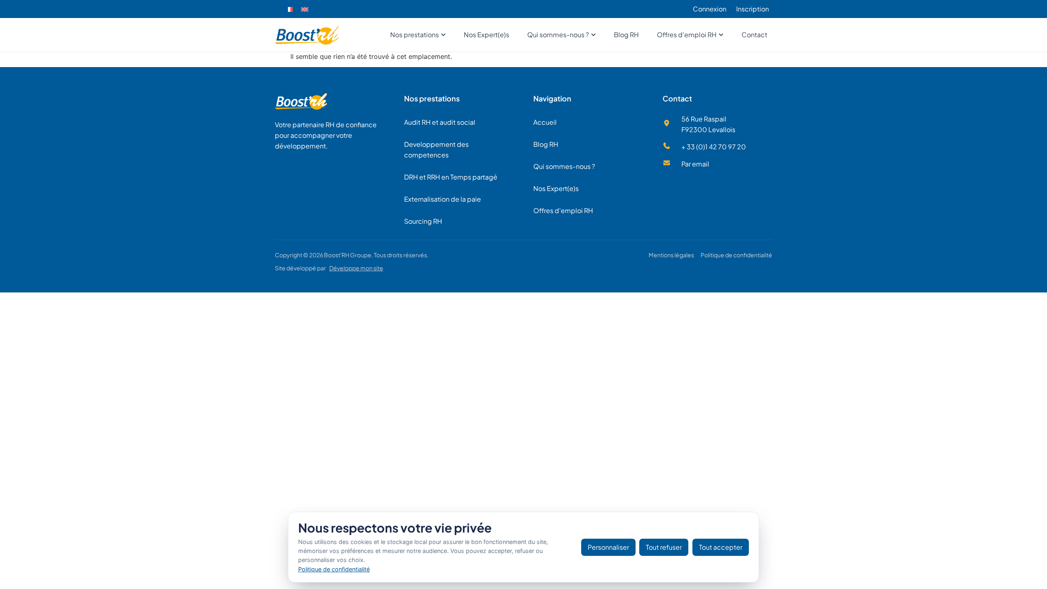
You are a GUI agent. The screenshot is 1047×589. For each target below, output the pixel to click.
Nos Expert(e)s (556, 188)
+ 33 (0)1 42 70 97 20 (713, 146)
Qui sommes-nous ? (564, 166)
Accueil (545, 122)
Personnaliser (608, 547)
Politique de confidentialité (736, 255)
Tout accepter (720, 547)
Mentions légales (671, 255)
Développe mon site (356, 268)
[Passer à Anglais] (304, 9)
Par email (695, 164)
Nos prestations (432, 98)
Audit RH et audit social (439, 122)
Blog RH (545, 144)
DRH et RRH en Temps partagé (450, 177)
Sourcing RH (423, 221)
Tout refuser (664, 547)
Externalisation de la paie (442, 199)
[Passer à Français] (289, 9)
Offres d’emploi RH (563, 210)
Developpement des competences (436, 149)
